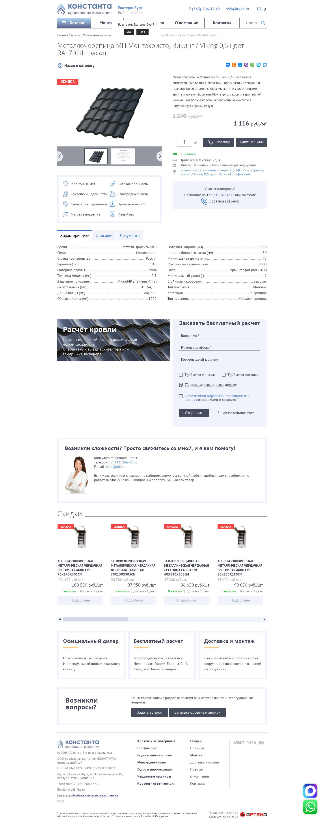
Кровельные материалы (99, 35)
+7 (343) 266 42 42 (203, 8)
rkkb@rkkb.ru (237, 8)
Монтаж (107, 23)
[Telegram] (265, 65)
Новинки (197, 748)
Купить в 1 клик (251, 142)
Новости (196, 769)
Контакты (222, 23)
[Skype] (259, 65)
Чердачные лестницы (154, 776)
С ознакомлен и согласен (216, 398)
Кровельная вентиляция (156, 783)
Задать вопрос (149, 712)
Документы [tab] (130, 235)
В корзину (222, 142)
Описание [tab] (105, 235)
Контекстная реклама (223, 816)
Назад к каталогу (79, 65)
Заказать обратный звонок (197, 712)
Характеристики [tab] (74, 235)
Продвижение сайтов (223, 812)
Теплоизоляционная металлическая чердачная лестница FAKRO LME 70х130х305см (133, 568)
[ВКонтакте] (228, 65)
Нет (142, 32)
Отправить (194, 412)
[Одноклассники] (234, 65)
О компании (186, 23)
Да (129, 32)
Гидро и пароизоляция (155, 769)
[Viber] (246, 65)
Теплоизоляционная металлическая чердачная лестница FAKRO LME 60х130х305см (186, 568)
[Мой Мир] (240, 65)
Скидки (196, 741)
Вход (60, 801)
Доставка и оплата (204, 762)
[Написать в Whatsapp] (310, 807)
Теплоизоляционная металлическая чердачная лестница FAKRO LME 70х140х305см (80, 568)
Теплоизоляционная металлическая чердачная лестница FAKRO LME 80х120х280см (240, 568)
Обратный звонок (224, 201)
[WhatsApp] (252, 65)
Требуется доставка (243, 375)
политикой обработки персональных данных (216, 398)
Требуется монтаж (199, 375)
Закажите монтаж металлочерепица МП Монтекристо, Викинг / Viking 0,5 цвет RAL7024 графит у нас (222, 172)
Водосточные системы (154, 755)
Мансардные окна (151, 762)
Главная (62, 35)
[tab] (162, 276)
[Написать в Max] (310, 791)
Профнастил (146, 748)
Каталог (77, 23)
